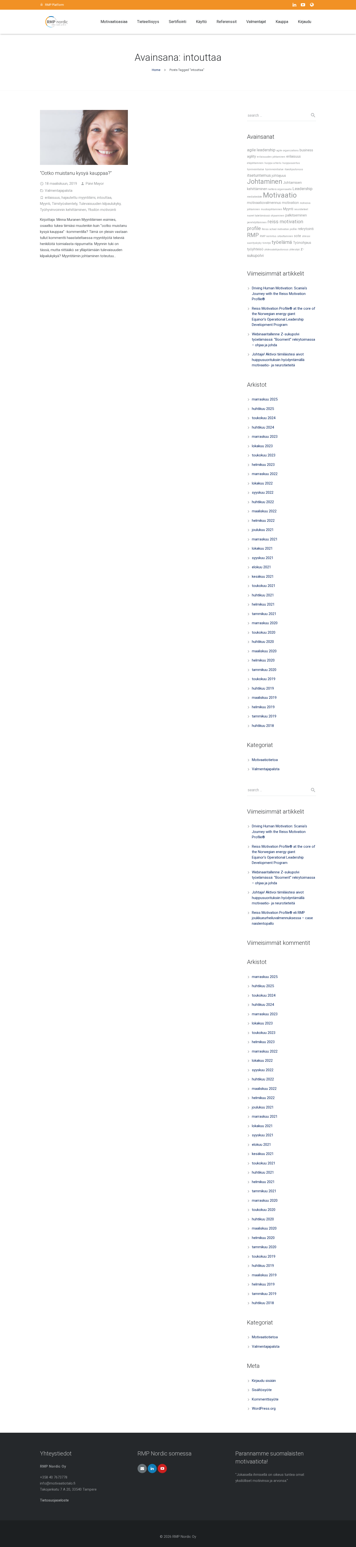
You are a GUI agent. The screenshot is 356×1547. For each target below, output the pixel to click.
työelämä (282, 242)
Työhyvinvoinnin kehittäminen (63, 210)
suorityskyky (254, 243)
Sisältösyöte (262, 1390)
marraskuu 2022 (265, 474)
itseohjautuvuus (294, 169)
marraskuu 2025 (265, 399)
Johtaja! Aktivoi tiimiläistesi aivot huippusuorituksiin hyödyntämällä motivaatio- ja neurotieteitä (278, 359)
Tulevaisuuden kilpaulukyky (100, 203)
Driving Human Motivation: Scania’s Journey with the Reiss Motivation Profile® (279, 293)
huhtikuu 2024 (263, 427)
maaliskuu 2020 (264, 651)
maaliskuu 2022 (264, 511)
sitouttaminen (285, 236)
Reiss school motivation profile (279, 229)
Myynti (45, 203)
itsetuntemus (259, 175)
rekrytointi (306, 229)
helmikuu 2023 (263, 464)
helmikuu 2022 (263, 520)
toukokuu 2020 (263, 632)
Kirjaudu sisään (264, 1380)
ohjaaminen (277, 215)
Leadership (302, 188)
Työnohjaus (302, 243)
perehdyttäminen (257, 222)
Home (156, 70)
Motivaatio (280, 195)
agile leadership (261, 149)
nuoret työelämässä (258, 215)
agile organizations (287, 150)
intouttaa (104, 197)
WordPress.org (264, 1408)
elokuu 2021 (261, 567)
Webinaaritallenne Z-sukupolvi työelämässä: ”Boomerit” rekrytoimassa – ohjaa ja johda (283, 339)
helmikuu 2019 (263, 707)
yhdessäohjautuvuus (276, 249)
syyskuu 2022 (262, 492)
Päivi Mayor (95, 183)
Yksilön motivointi (102, 210)
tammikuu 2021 (264, 614)
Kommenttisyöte (265, 1399)
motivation (290, 203)
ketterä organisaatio (280, 189)
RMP (253, 235)
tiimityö (267, 243)
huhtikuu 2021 (263, 595)
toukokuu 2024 (263, 418)
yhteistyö (294, 249)
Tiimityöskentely (64, 203)
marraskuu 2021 (265, 539)
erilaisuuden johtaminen (271, 156)
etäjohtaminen (255, 163)
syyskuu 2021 (262, 558)
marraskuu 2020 (265, 623)
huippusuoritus (291, 163)
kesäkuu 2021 (263, 576)
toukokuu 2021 (263, 586)
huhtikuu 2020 (263, 641)
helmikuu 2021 (263, 604)
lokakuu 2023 (262, 446)
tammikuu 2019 (264, 716)
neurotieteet (301, 209)
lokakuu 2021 (262, 548)
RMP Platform (54, 5)
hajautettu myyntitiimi (78, 197)
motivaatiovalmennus (264, 203)
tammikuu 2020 (264, 670)
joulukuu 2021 (263, 530)
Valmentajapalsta (58, 190)
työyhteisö (255, 249)
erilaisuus (52, 197)
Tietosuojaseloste (54, 1500)
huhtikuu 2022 (263, 502)
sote (297, 236)
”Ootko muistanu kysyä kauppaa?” (76, 173)
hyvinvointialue (255, 169)
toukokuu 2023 (263, 455)
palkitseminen (296, 215)
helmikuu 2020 (263, 660)
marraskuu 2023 (265, 436)
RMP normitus (268, 236)
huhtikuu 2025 (263, 409)
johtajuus (279, 176)
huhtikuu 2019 (263, 688)
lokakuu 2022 (262, 483)
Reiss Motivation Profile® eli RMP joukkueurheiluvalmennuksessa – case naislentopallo (282, 918)
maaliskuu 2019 (264, 697)
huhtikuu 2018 (263, 725)
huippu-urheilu (272, 163)
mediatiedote (254, 196)
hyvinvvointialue (274, 169)
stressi (306, 236)
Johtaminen (264, 181)
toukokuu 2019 (263, 679)
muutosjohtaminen (271, 209)
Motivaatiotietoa (265, 760)
